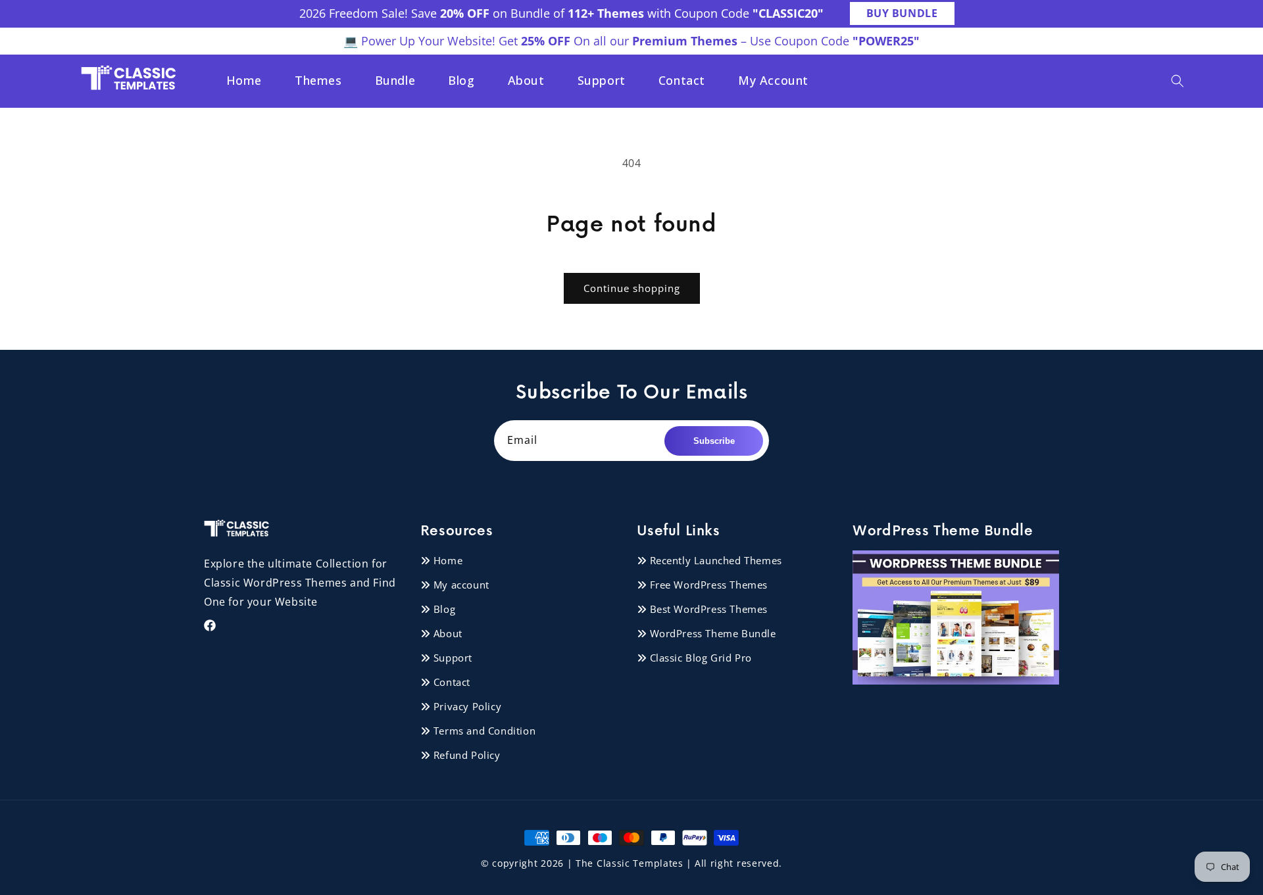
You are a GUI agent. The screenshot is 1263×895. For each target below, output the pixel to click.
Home (447, 559)
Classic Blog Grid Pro (701, 657)
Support (452, 657)
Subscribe (714, 441)
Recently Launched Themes (716, 559)
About (447, 632)
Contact (451, 681)
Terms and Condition (484, 730)
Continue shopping (631, 288)
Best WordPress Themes (709, 608)
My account (461, 584)
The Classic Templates (629, 863)
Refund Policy (467, 754)
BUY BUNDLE (902, 13)
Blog (444, 608)
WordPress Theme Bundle (713, 632)
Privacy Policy (467, 705)
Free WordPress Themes (709, 584)
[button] (1177, 80)
